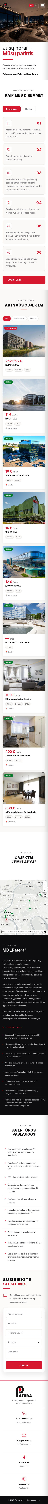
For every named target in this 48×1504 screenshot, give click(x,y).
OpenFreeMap (11, 932)
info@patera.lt (24, 1440)
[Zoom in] (45, 883)
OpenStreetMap (38, 932)
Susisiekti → (16, 280)
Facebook (24, 1462)
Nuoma (28, 109)
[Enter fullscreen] (45, 895)
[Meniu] (42, 5)
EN (36, 5)
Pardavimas (11, 109)
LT (31, 5)
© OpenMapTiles (21, 932)
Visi (6, 318)
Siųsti (24, 1365)
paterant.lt (24, 1484)
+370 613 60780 (24, 1418)
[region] (24, 907)
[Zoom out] (45, 887)
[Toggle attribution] (45, 931)
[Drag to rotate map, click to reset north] (45, 890)
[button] (29, 901)
